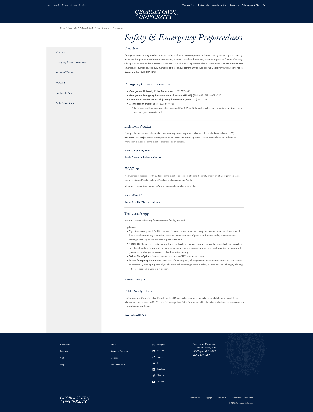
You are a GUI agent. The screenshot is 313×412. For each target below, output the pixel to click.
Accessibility (222, 397)
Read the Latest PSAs (134, 314)
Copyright (208, 397)
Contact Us (65, 344)
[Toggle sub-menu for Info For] (89, 4)
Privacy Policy (195, 397)
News (48, 5)
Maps (62, 364)
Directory (64, 351)
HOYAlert (60, 82)
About (113, 344)
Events (57, 5)
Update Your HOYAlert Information (141, 201)
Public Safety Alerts (65, 103)
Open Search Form (264, 5)
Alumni (74, 5)
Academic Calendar (119, 351)
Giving (65, 5)
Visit (62, 357)
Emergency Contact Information (71, 62)
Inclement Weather (65, 72)
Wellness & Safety (86, 28)
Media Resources (118, 364)
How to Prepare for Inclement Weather (142, 157)
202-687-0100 (202, 355)
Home (62, 28)
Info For (82, 5)
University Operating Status (137, 150)
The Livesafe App (64, 92)
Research (234, 5)
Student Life (203, 5)
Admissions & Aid (250, 5)
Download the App (133, 279)
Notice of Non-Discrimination (242, 397)
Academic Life (219, 5)
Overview (60, 51)
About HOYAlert (132, 195)
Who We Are (188, 5)
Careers (114, 357)
